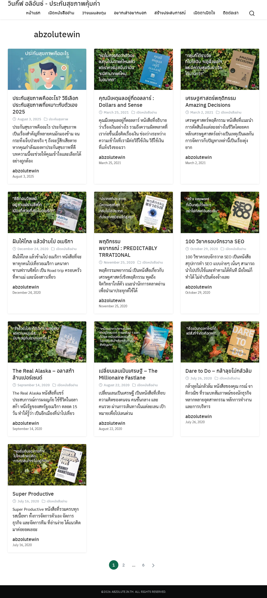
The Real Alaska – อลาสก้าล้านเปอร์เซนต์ (43, 374)
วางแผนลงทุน (94, 13)
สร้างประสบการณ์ (170, 13)
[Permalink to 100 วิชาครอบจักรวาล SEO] (220, 211)
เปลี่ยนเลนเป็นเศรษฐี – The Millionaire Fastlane (128, 374)
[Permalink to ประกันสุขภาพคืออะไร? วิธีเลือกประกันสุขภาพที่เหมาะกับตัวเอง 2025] (47, 68)
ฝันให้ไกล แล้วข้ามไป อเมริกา (43, 241)
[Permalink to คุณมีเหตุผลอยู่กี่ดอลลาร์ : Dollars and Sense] (133, 68)
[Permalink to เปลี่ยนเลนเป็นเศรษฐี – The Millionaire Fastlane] (133, 341)
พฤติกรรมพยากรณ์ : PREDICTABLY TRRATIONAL (128, 247)
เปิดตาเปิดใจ (204, 13)
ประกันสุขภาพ (58, 118)
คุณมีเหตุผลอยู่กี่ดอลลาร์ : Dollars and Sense (126, 101)
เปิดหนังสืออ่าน (61, 13)
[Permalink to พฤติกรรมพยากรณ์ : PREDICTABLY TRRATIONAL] (133, 211)
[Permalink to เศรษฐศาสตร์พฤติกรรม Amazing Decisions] (220, 68)
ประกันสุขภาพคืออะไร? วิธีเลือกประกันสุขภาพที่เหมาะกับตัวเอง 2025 (45, 104)
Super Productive (33, 493)
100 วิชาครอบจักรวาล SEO (214, 241)
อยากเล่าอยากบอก (130, 13)
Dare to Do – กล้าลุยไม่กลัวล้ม (218, 370)
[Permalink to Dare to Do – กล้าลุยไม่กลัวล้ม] (220, 341)
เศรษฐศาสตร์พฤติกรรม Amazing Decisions (210, 101)
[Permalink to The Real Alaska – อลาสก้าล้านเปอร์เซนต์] (47, 341)
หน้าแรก (33, 13)
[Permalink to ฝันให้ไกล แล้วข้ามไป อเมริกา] (47, 211)
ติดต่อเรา (231, 13)
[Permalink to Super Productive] (47, 464)
